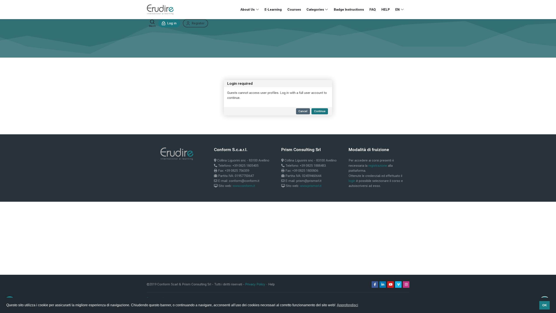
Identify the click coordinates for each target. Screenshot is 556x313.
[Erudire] (160, 9)
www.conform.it (244, 186)
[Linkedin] (382, 284)
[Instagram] (406, 284)
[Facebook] (375, 284)
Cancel (302, 111)
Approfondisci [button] (347, 305)
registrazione (377, 166)
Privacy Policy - (256, 284)
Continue (320, 111)
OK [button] (544, 305)
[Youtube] (390, 284)
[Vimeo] (398, 284)
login (352, 181)
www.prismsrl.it (310, 186)
